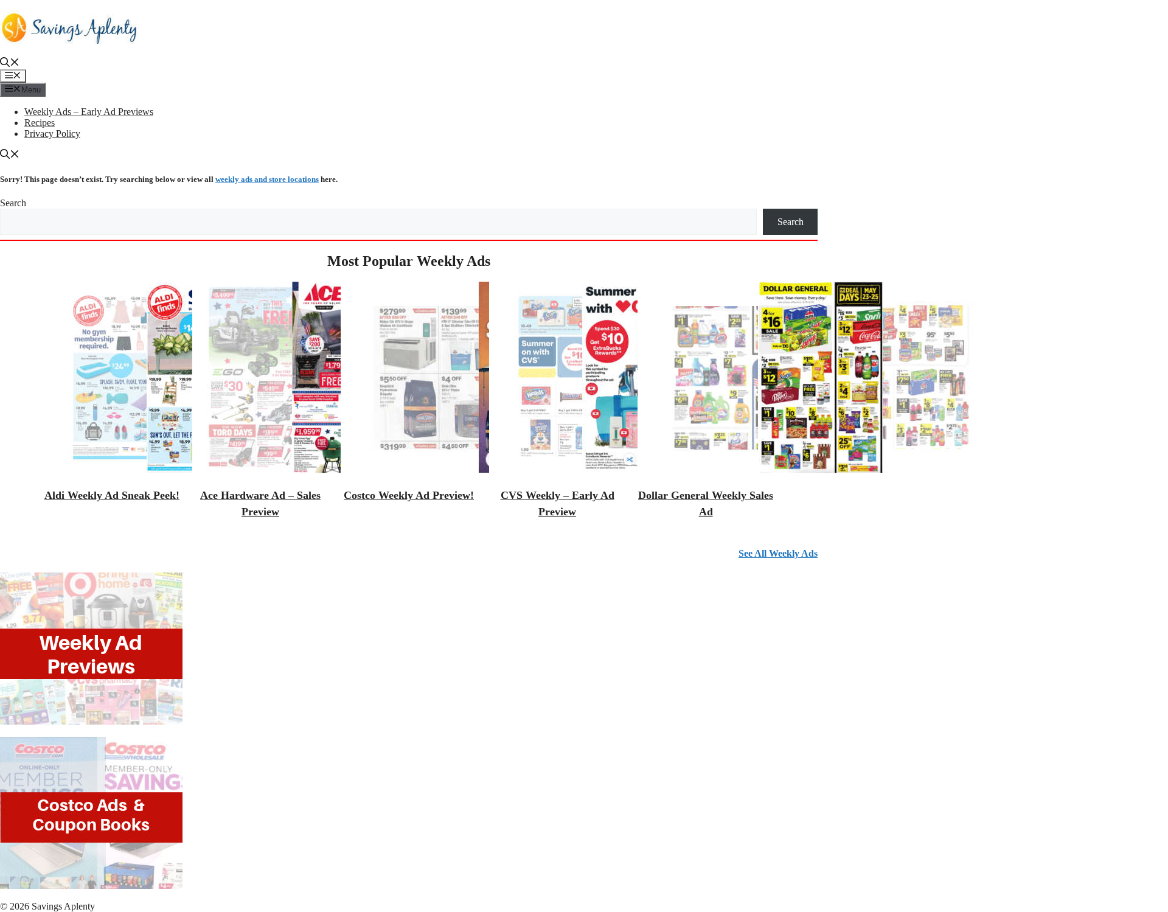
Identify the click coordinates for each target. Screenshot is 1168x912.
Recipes (39, 122)
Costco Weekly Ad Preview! (409, 495)
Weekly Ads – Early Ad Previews (88, 111)
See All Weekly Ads (778, 553)
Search (13, 203)
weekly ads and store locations (267, 179)
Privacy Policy (52, 133)
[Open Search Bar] (9, 63)
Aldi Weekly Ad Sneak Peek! (111, 495)
